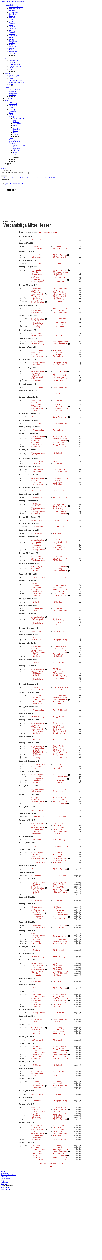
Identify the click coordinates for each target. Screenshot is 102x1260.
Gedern (11, 25)
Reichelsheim (13, 46)
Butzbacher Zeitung (15, 8)
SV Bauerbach (36, 240)
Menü (2, 168)
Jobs (2, 178)
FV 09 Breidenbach (38, 276)
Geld (14, 127)
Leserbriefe (12, 95)
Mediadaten (4, 1182)
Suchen (4, 176)
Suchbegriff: (6, 172)
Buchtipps (16, 122)
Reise (14, 132)
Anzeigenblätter (19, 178)
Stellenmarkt (13, 77)
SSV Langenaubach (60, 240)
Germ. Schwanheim (60, 270)
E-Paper (31, 178)
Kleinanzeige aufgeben (16, 80)
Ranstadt (11, 44)
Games (15, 125)
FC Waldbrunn (58, 246)
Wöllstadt (12, 53)
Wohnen (15, 134)
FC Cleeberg (57, 276)
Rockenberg (12, 48)
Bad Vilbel (12, 14)
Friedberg (12, 23)
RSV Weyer (35, 246)
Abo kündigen (5, 1187)
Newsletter (16, 156)
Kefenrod (12, 32)
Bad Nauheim (13, 12)
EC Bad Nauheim (14, 64)
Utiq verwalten (5, 1178)
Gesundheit (16, 129)
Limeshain (12, 34)
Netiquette (16, 152)
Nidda (11, 37)
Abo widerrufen (6, 1189)
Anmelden (11, 178)
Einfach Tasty (17, 123)
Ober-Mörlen (13, 41)
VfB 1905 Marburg (60, 248)
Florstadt (11, 21)
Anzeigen (4, 1184)
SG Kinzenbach (36, 274)
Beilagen (11, 84)
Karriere (15, 131)
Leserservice (13, 93)
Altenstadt (12, 10)
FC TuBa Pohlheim (60, 255)
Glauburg (12, 26)
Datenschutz (17, 150)
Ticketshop (56, 178)
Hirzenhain (12, 28)
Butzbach (12, 17)
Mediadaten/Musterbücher (17, 82)
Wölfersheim (13, 52)
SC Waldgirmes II (59, 257)
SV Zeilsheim (35, 272)
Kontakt (15, 147)
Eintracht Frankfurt (15, 66)
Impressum (16, 149)
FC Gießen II (57, 274)
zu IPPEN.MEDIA (47, 178)
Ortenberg (12, 43)
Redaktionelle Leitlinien (8, 1175)
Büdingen (12, 16)
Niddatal (11, 39)
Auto (14, 120)
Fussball (11, 70)
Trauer (11, 79)
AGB (14, 154)
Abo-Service (38, 178)
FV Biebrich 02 (58, 282)
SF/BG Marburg (36, 257)
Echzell (11, 19)
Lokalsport (12, 62)
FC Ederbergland (37, 248)
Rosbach (11, 50)
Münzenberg (13, 35)
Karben (11, 30)
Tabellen (11, 68)
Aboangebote (13, 91)
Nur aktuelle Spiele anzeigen (47, 232)
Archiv (26, 178)
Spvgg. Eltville (36, 255)
